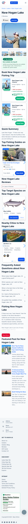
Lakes (8, 8)
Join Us (15, 2)
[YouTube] (14, 522)
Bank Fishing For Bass (19, 392)
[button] (24, 37)
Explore (21, 259)
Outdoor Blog (6, 445)
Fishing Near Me (6, 464)
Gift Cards (5, 449)
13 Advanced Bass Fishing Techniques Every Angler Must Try (19, 372)
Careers (4, 443)
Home (3, 8)
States (3, 479)
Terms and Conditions (8, 483)
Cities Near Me (6, 462)
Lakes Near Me (6, 460)
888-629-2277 (9, 427)
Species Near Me (7, 466)
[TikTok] (16, 522)
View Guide (19, 173)
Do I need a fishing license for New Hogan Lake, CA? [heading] (11, 295)
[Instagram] (7, 522)
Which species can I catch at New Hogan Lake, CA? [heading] (12, 283)
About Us (4, 440)
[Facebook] (2, 522)
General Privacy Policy (8, 487)
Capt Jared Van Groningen (12, 163)
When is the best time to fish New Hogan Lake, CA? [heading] (12, 289)
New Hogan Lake (17, 8)
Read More (6, 335)
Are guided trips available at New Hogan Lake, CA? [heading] (12, 301)
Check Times (20, 98)
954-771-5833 (9, 431)
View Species (14, 217)
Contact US (5, 451)
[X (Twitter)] (4, 522)
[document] (14, 321)
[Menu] (25, 2)
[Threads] (9, 522)
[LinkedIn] (11, 522)
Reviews (4, 447)
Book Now (14, 20)
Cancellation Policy (7, 485)
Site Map (4, 481)
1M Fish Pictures (6, 468)
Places (22, 217)
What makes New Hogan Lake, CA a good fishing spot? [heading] (12, 277)
